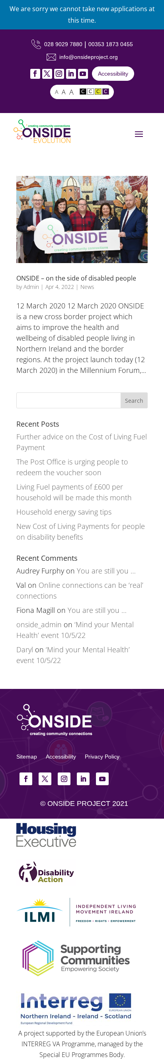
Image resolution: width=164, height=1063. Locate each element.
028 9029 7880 (63, 44)
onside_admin (39, 624)
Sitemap (26, 756)
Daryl (24, 649)
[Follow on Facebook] (35, 74)
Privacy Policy (102, 756)
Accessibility (113, 73)
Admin (31, 287)
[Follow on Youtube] (83, 74)
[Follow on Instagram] (59, 74)
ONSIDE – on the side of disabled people (76, 278)
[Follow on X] (47, 74)
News (87, 287)
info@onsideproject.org (88, 57)
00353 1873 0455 (110, 44)
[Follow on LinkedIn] (71, 74)
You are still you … (106, 570)
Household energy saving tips (63, 512)
